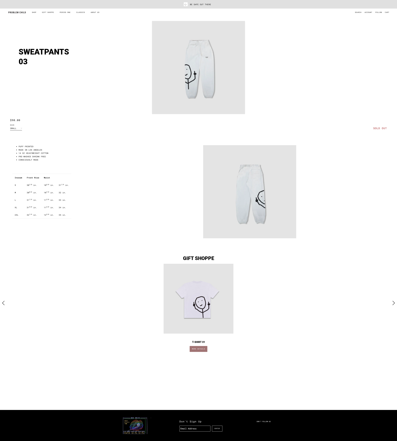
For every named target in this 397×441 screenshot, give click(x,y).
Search (358, 12)
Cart (387, 12)
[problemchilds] (17, 12)
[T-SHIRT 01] (198, 298)
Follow (378, 12)
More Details (198, 349)
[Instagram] (263, 426)
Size (12, 125)
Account (368, 12)
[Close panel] (394, 413)
